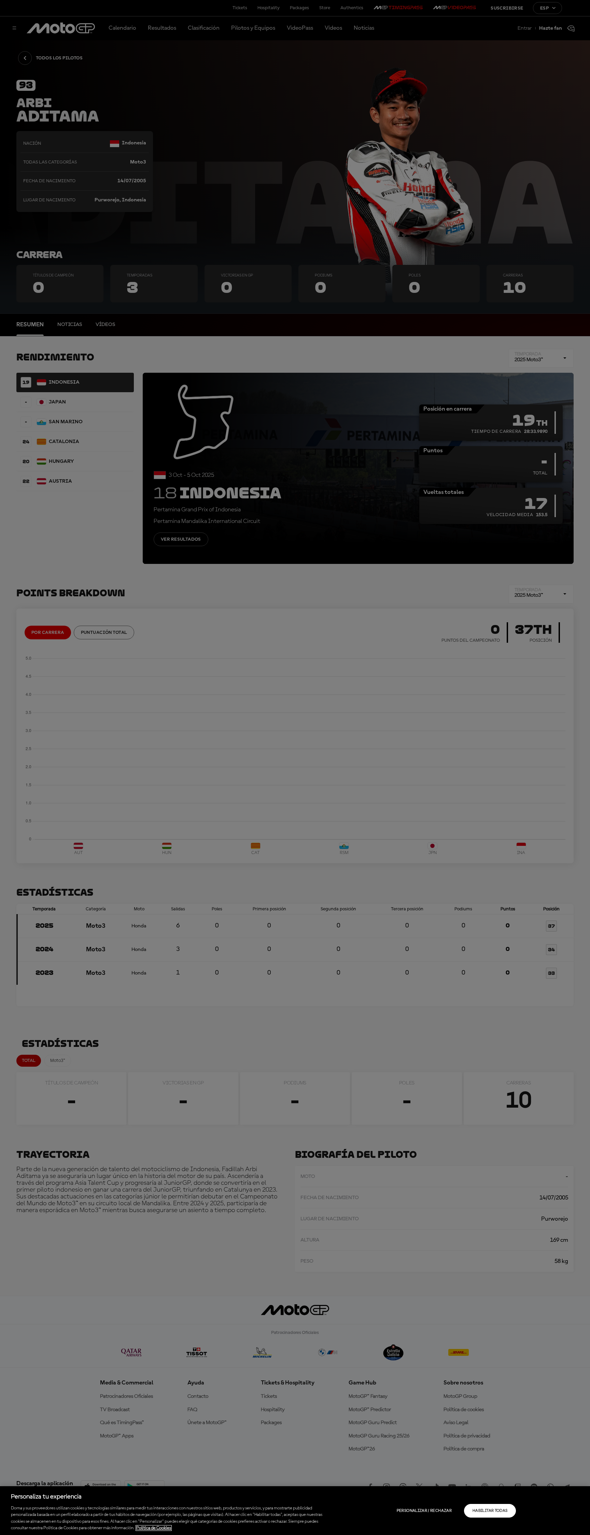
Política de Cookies (153, 1528)
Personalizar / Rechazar (424, 1511)
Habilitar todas (490, 1511)
